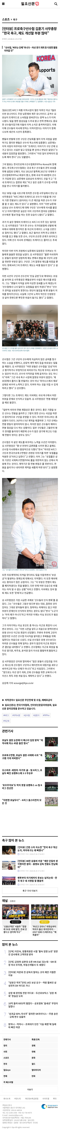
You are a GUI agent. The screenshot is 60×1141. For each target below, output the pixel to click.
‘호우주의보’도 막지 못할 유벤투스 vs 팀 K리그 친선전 (22, 787)
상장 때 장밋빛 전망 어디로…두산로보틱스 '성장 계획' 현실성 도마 (32, 994)
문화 (33, 1057)
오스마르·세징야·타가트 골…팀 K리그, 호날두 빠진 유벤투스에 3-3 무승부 (22, 772)
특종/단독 (36, 1039)
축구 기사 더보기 (30, 890)
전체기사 (7, 1039)
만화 (33, 1076)
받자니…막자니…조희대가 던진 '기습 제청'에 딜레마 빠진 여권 (32, 1026)
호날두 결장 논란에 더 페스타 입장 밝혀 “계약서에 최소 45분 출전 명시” (22, 742)
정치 (5, 1045)
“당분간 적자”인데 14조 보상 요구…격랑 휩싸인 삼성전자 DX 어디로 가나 (32, 984)
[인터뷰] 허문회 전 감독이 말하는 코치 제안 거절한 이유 (32, 974)
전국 (5, 1063)
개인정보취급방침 (31, 1098)
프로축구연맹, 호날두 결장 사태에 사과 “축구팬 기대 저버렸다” (22, 757)
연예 (33, 1051)
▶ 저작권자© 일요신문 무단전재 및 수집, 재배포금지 (27, 700)
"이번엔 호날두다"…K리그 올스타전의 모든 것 (21, 801)
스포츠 (6, 19)
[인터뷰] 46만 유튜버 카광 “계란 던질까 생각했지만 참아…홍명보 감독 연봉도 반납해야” (38, 864)
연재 (5, 1076)
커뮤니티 (17, 1098)
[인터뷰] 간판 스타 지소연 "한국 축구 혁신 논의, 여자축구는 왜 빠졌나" (37, 848)
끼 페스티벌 (8, 1082)
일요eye (6, 1069)
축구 (15, 19)
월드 (33, 1063)
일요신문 (30, 4)
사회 (5, 1051)
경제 (33, 1045)
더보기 (30, 1089)
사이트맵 (45, 1098)
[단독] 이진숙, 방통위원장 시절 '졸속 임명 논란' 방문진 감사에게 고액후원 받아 (33, 953)
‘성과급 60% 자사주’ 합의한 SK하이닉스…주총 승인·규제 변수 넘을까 (33, 1015)
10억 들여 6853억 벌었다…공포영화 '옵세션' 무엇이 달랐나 (33, 1005)
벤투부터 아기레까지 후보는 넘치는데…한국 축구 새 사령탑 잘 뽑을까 (37, 879)
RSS (55, 1098)
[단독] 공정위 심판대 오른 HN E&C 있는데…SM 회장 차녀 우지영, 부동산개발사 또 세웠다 (32, 963)
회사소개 (6, 1098)
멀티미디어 (36, 1069)
